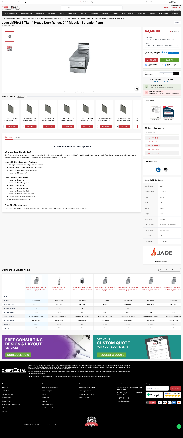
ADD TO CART (12, 126)
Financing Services (85, 391)
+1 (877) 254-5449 (172, 7)
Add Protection (173, 53)
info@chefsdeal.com (123, 401)
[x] (130, 425)
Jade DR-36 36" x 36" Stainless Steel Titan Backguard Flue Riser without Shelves (48, 119)
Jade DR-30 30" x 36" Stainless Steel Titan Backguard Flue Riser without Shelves (29, 119)
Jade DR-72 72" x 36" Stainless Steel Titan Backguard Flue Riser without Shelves (123, 119)
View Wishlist (155, 82)
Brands (44, 394)
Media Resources (47, 404)
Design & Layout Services (87, 394)
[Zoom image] (137, 89)
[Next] (139, 107)
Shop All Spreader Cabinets (169, 270)
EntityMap (5, 411)
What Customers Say (48, 408)
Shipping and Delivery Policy (11, 404)
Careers (44, 401)
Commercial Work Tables (30, 18)
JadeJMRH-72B (153, 153)
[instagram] (137, 425)
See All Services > (85, 397)
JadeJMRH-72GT (153, 146)
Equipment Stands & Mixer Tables (51, 18)
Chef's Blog (45, 397)
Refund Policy (6, 401)
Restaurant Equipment (13, 18)
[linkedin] (133, 425)
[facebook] (122, 425)
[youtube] (126, 425)
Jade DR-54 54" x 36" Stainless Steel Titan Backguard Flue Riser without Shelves (86, 119)
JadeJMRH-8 (152, 142)
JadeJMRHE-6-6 (153, 138)
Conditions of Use (7, 394)
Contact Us (5, 391)
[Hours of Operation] (180, 10)
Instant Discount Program (87, 387)
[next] (138, 60)
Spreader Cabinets (70, 18)
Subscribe (175, 388)
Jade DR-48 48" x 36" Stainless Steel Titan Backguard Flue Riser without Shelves (67, 119)
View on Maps (121, 389)
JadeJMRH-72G (153, 149)
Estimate (175, 74)
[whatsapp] (179, 426)
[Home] (3, 18)
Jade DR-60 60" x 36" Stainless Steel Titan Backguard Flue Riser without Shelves (104, 119)
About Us (5, 387)
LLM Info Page (6, 408)
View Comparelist (169, 82)
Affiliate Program (47, 391)
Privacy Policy (6, 397)
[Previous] (139, 122)
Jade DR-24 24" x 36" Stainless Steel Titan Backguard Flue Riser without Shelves (11, 119)
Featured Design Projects (50, 387)
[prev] (19, 60)
